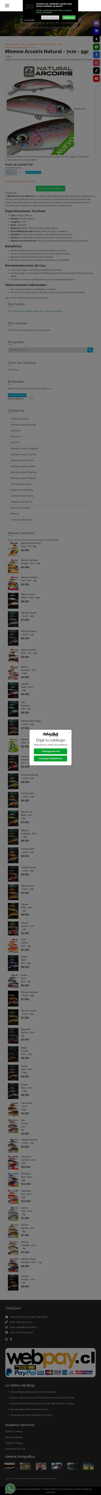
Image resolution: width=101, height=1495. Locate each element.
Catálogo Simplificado (50, 758)
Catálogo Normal (50, 751)
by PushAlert (31, 20)
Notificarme (69, 17)
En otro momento (50, 17)
